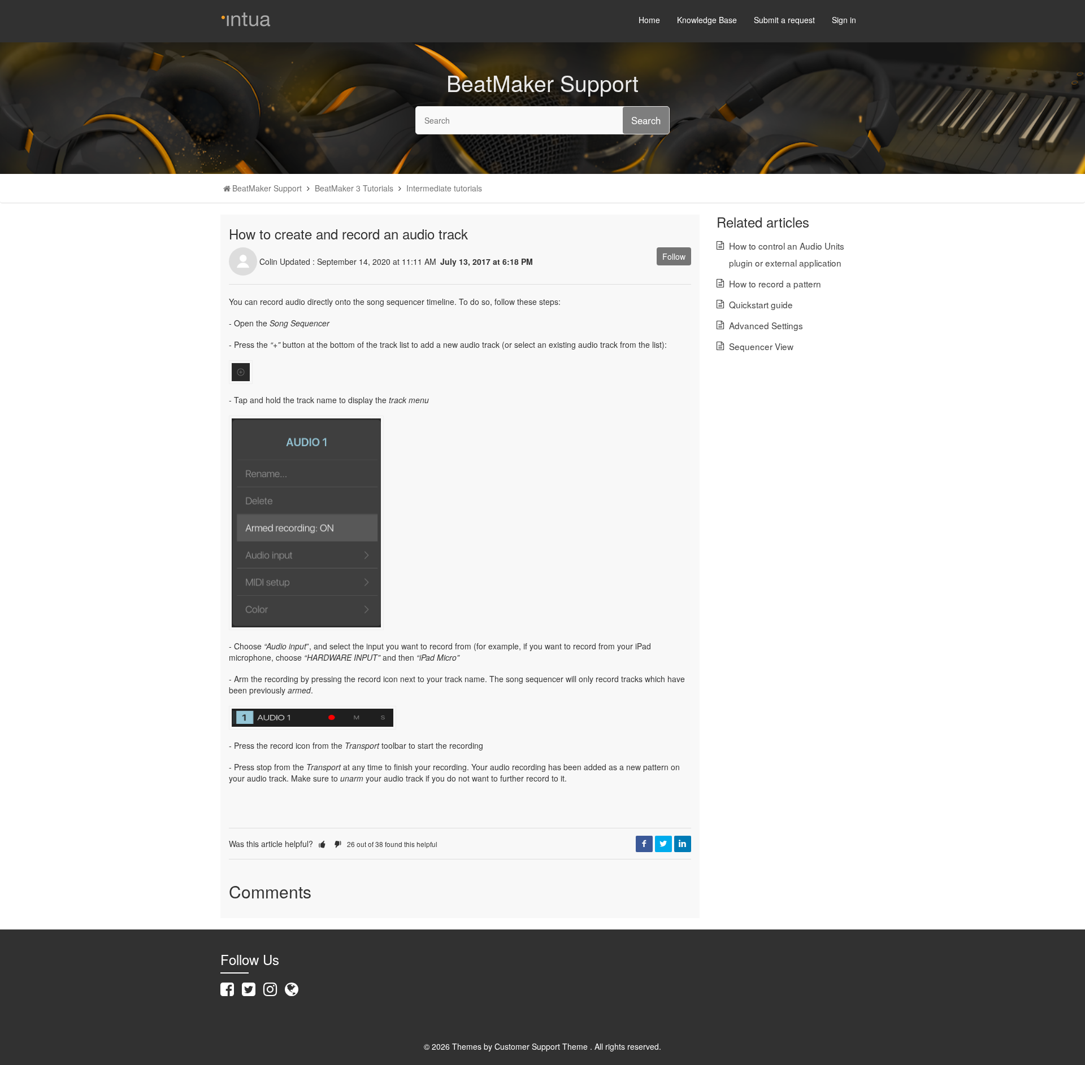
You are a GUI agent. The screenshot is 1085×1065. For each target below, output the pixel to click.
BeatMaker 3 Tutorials (354, 188)
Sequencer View (761, 346)
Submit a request (784, 19)
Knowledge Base (707, 19)
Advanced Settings (766, 325)
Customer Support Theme (542, 1046)
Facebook (644, 843)
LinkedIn (682, 843)
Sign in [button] (844, 19)
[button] (322, 844)
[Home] (245, 15)
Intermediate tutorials (444, 188)
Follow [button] (673, 256)
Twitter (663, 843)
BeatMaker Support (267, 188)
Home (649, 19)
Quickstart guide (761, 304)
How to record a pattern (775, 283)
